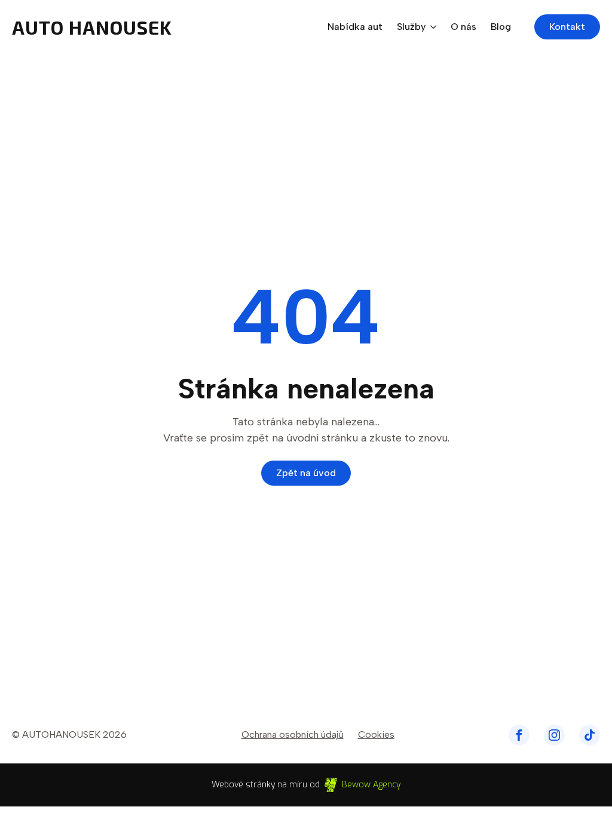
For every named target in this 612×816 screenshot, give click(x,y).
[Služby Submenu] (431, 27)
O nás (463, 27)
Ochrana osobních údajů (292, 734)
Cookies (376, 734)
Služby (411, 27)
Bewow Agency (371, 784)
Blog (501, 27)
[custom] (519, 735)
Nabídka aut (355, 27)
